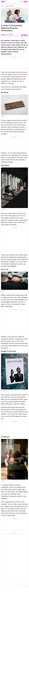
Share (25, 35)
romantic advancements (20, 74)
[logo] (3, 1)
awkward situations (8, 43)
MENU (25, 1)
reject (3, 89)
